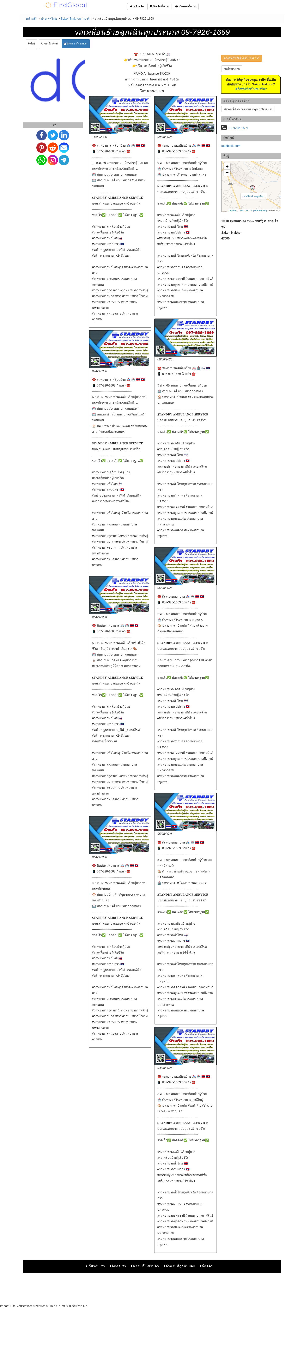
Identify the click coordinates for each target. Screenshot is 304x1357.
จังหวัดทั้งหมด (160, 6)
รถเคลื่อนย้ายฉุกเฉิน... (253, 196)
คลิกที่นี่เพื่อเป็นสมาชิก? (251, 89)
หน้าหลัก (138, 6)
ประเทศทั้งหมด (187, 6)
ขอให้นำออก (232, 69)
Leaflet (232, 210)
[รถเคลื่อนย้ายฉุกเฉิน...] (252, 187)
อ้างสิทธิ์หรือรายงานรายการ (242, 58)
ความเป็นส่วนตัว (146, 1266)
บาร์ (87, 18)
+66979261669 (238, 128)
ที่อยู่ (32, 43)
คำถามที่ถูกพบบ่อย (180, 1266)
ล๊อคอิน (208, 1266)
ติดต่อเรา (119, 1266)
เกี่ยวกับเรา (96, 1266)
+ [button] (227, 166)
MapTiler (244, 210)
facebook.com (231, 145)
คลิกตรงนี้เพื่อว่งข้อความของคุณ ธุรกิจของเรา (248, 109)
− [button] (227, 172)
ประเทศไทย (49, 18)
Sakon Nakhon (71, 18)
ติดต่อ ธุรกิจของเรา (76, 43)
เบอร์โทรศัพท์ (50, 43)
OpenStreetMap (259, 210)
